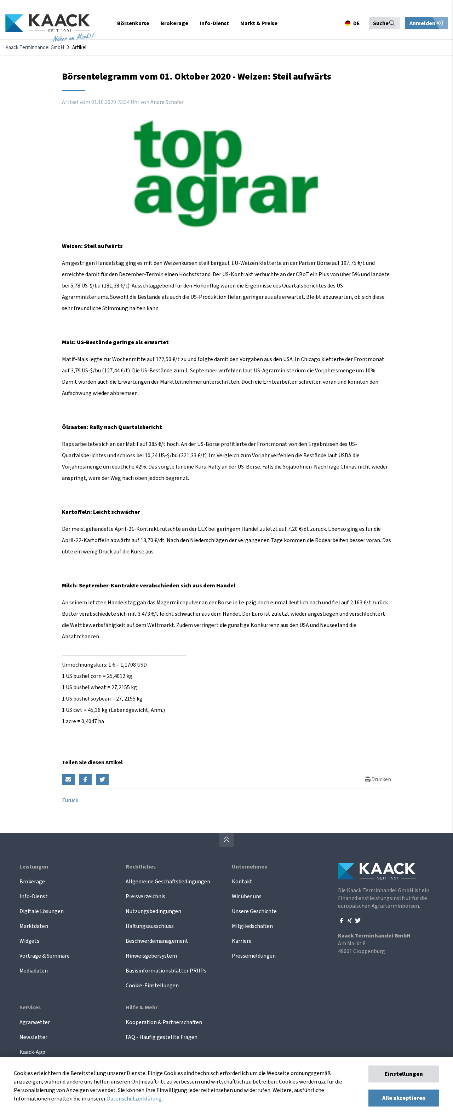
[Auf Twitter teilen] (102, 779)
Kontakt (242, 881)
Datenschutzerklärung (134, 1099)
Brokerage (32, 881)
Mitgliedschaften (252, 926)
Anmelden (422, 23)
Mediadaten (33, 971)
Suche (381, 23)
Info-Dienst (33, 896)
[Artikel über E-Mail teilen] (68, 779)
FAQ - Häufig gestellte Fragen (161, 1037)
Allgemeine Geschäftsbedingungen (168, 881)
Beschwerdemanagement (157, 941)
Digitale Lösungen (41, 911)
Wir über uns (247, 896)
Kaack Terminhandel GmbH (34, 47)
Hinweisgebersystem (151, 956)
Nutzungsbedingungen (153, 911)
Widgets (29, 941)
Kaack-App (32, 1052)
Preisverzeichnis (145, 896)
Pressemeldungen (254, 956)
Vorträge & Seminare (44, 956)
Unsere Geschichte (254, 911)
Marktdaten (33, 926)
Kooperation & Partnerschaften (164, 1022)
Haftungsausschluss (150, 926)
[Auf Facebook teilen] (85, 779)
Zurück (70, 800)
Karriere (242, 941)
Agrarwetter (34, 1022)
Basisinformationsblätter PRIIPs (166, 971)
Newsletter (33, 1037)
